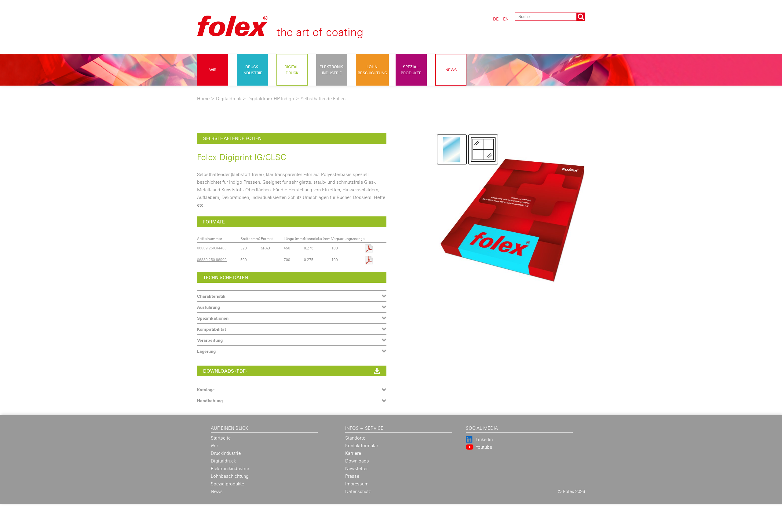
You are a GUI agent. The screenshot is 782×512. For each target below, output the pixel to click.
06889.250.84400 (212, 248)
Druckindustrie (226, 453)
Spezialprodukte (227, 484)
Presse (352, 476)
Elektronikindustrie (230, 468)
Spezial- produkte (411, 69)
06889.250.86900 (212, 259)
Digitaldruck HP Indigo (270, 98)
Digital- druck (292, 69)
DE (496, 18)
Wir (212, 69)
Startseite (221, 438)
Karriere (353, 453)
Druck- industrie (252, 69)
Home (203, 98)
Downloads (357, 461)
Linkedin (484, 439)
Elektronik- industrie (332, 69)
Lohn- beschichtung (372, 69)
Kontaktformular (361, 445)
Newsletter (356, 468)
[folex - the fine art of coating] (290, 34)
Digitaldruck (228, 98)
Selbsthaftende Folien (323, 98)
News (451, 69)
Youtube (484, 447)
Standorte (355, 438)
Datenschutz (358, 491)
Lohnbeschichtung (230, 476)
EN (506, 18)
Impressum (356, 484)
